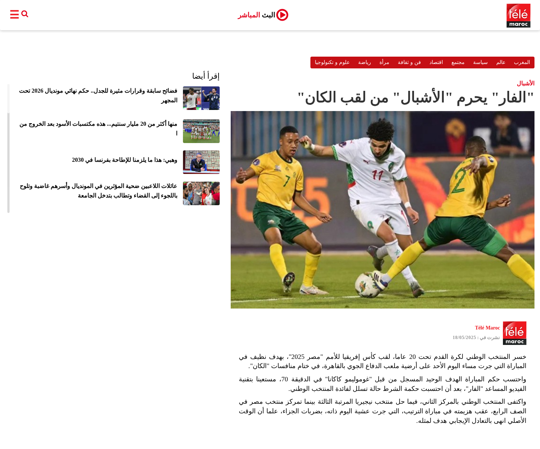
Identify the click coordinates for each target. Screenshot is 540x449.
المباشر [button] (256, 15)
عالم (500, 62)
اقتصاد (436, 62)
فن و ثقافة (409, 62)
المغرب (522, 62)
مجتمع (458, 62)
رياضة (364, 62)
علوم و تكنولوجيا (332, 62)
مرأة (384, 62)
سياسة (480, 62)
